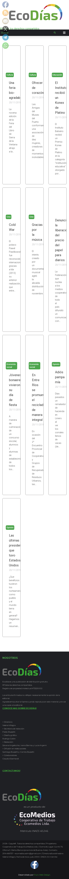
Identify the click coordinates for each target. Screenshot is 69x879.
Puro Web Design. (42, 875)
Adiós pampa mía (60, 377)
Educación (57, 75)
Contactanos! (11, 770)
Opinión (56, 364)
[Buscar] (27, 32)
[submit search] (55, 33)
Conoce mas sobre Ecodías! (19, 708)
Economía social (11, 365)
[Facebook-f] (34, 865)
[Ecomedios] (34, 825)
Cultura (10, 75)
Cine (9, 217)
